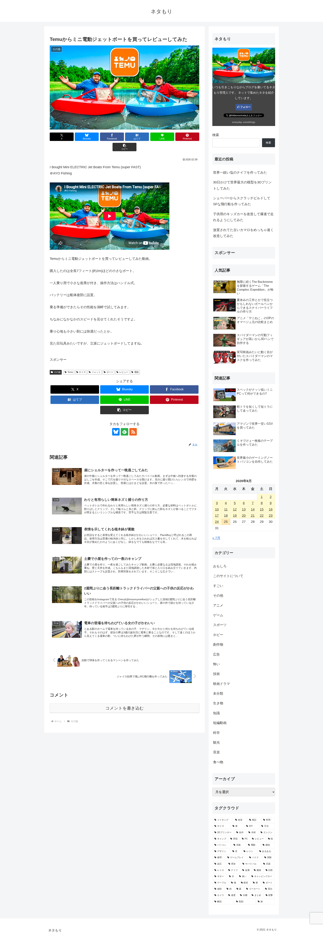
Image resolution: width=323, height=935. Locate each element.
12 (235, 509)
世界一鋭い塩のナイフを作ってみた (240, 172)
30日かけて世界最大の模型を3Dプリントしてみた (242, 185)
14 (253, 509)
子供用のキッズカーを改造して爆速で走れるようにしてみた (243, 217)
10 (217, 509)
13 (244, 509)
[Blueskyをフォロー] (116, 432)
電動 (136, 372)
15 (262, 509)
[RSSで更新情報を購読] (133, 432)
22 (262, 515)
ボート (110, 372)
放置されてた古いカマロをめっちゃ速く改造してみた (243, 233)
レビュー (123, 372)
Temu (70, 372)
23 (271, 515)
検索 (215, 135)
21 (253, 515)
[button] (124, 147)
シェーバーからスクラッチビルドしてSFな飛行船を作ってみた (241, 201)
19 (235, 515)
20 (244, 515)
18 (226, 515)
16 (271, 509)
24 (217, 522)
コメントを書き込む (124, 708)
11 (226, 509)
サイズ (82, 372)
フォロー (245, 106)
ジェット (96, 372)
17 (217, 515)
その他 (57, 372)
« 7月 (216, 538)
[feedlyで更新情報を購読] (124, 432)
